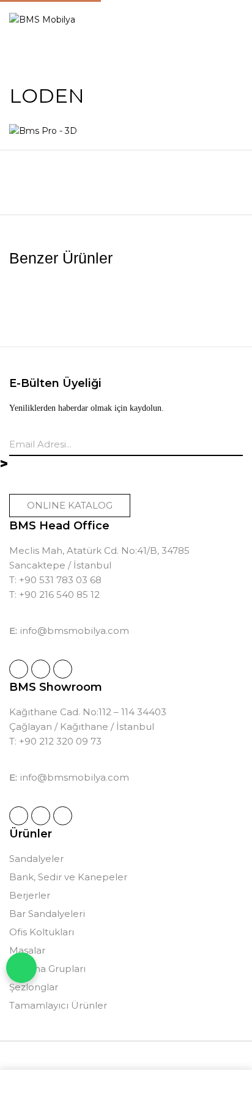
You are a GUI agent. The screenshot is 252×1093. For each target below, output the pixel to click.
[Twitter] (62, 669)
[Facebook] (40, 669)
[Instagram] (18, 669)
